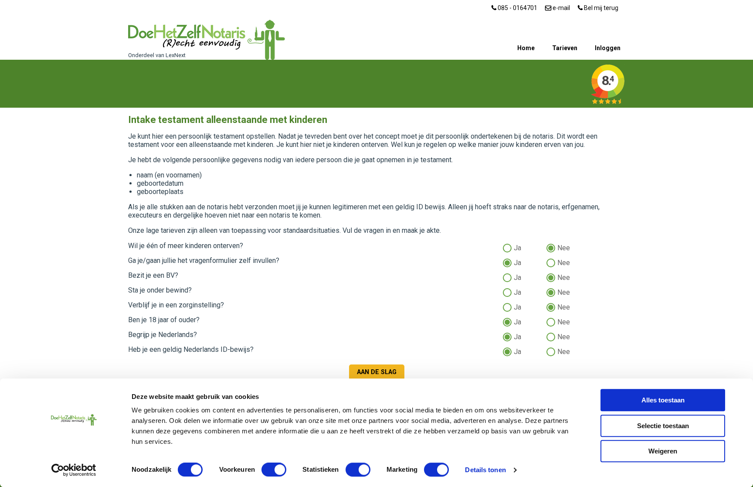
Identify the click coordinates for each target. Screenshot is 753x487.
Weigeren (662, 451)
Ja (517, 247)
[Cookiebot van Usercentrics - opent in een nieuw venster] (74, 470)
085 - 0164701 (516, 7)
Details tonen (485, 469)
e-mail (560, 7)
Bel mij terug (600, 7)
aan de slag (377, 372)
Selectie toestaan (663, 425)
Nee (563, 247)
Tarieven (564, 47)
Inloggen (608, 47)
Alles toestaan (663, 400)
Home (526, 47)
